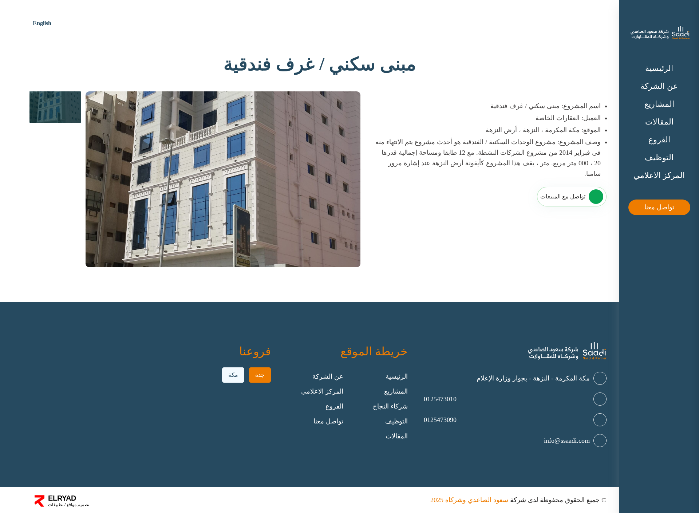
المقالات (659, 121)
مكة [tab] (233, 375)
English (42, 23)
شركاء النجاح (390, 406)
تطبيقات (55, 504)
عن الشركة (659, 86)
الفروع (659, 139)
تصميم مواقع (77, 504)
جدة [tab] (260, 375)
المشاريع (659, 103)
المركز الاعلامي (659, 175)
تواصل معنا (659, 207)
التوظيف (659, 157)
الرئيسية (659, 68)
